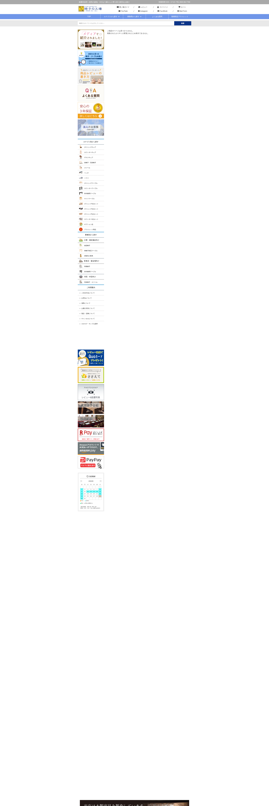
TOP (89, 16)
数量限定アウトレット (179, 16)
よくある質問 (157, 16)
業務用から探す (133, 16)
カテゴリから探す (110, 16)
